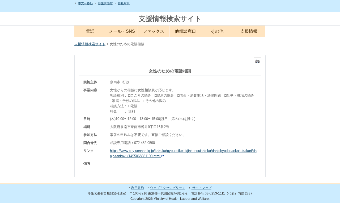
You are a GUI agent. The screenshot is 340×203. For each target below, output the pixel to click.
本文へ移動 (85, 3)
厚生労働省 (105, 3)
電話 (90, 31)
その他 (217, 31)
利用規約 (137, 187)
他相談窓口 (185, 31)
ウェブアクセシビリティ (167, 187)
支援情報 (248, 31)
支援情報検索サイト (170, 18)
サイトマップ (201, 187)
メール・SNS (122, 31)
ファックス (153, 31)
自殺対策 (124, 3)
